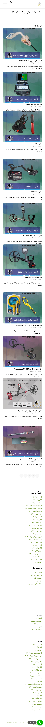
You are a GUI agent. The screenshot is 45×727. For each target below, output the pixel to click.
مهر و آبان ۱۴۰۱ (36, 551)
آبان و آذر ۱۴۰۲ (37, 519)
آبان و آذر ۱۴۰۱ (37, 548)
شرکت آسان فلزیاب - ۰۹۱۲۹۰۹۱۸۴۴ (26, 722)
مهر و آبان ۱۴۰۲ (36, 522)
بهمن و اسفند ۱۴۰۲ (35, 511)
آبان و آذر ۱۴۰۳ (37, 500)
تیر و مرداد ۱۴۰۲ (36, 531)
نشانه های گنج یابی (35, 584)
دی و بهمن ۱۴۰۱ (36, 542)
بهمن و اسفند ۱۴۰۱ (35, 539)
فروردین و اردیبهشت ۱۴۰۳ (33, 508)
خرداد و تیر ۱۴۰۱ (36, 562)
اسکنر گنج (38, 572)
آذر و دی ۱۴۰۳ (37, 497)
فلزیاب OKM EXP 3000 (34, 104)
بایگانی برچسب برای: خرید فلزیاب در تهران (27, 11)
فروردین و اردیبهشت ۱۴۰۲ (33, 536)
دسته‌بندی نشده (36, 575)
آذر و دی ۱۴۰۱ (37, 545)
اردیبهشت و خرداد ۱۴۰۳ (34, 505)
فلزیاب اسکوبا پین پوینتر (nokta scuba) (29, 325)
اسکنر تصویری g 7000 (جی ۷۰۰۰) (31, 459)
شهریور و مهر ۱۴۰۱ (35, 553)
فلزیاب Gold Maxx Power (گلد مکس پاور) (28, 369)
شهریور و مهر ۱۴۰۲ (35, 525)
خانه (35, 13)
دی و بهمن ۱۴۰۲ (36, 514)
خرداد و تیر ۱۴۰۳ (36, 502)
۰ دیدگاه (40, 63)
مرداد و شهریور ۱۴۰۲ (35, 528)
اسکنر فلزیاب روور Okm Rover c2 (30, 60)
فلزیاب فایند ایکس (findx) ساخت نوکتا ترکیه (28, 411)
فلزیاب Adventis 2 (35, 192)
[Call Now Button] (40, 722)
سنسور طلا (38, 578)
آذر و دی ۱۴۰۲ (37, 517)
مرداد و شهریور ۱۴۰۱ (35, 556)
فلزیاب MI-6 (38, 144)
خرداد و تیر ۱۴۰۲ (36, 534)
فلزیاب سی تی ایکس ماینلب (33, 277)
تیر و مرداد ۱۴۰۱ (36, 559)
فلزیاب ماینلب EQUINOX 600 (32, 235)
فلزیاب (39, 581)
